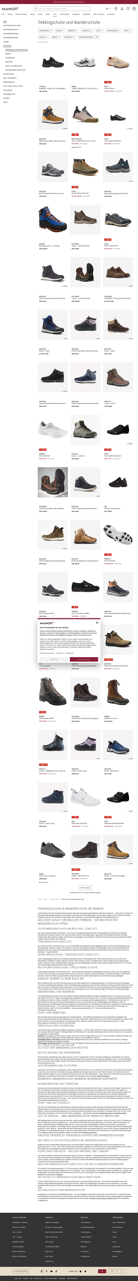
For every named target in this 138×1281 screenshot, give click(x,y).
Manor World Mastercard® (54, 1232)
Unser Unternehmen (119, 1222)
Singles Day (49, 1251)
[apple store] (80, 1271)
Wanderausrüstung (106, 1113)
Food (114, 1242)
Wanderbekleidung (103, 1076)
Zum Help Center (20, 1271)
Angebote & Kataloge (52, 1222)
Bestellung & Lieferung (19, 1222)
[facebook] (47, 1271)
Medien (115, 1256)
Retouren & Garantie (19, 1227)
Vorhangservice (86, 1232)
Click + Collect (17, 1232)
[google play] (85, 1271)
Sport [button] (46, 899)
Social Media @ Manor (52, 1246)
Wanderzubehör (121, 1113)
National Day (49, 1261)
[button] (4, 14)
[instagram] (42, 1271)
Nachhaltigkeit (117, 1251)
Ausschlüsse (85, 1251)
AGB (31, 1278)
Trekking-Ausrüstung (89, 1132)
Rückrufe (84, 1246)
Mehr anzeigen (85, 888)
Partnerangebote (86, 1237)
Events (115, 1237)
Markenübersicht (72, 1278)
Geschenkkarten (86, 1222)
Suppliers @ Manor (18, 1242)
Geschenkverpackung (87, 1227)
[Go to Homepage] (10, 8)
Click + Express (17, 1237)
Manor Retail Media (18, 1251)
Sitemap (25, 1278)
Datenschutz (38, 1278)
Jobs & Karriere (117, 1227)
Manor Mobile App (51, 1237)
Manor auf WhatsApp (19, 1256)
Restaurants (116, 1246)
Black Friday (49, 1256)
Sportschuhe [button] (54, 899)
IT (121, 1271)
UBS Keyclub (49, 1242)
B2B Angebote (85, 1242)
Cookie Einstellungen (50, 1278)
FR (112, 1271)
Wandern (59, 1174)
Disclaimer (62, 1278)
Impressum (17, 1278)
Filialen (115, 1232)
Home (39, 899)
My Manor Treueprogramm (54, 1227)
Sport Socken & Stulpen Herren (107, 1198)
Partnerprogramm (18, 1246)
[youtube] (51, 1271)
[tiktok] (56, 1271)
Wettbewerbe (85, 1256)
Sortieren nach (44, 30)
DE (107, 9)
